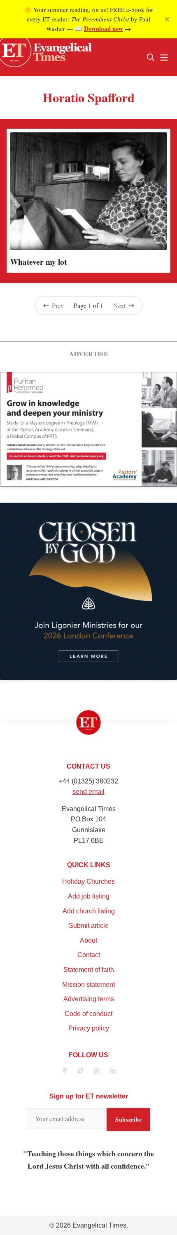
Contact (88, 954)
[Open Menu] (163, 57)
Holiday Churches (88, 881)
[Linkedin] (112, 1070)
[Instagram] (96, 1070)
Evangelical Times (99, 1225)
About (88, 940)
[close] (167, 19)
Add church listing (89, 911)
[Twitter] (80, 1070)
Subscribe (128, 1119)
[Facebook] (64, 1070)
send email (88, 791)
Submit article (89, 925)
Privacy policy (88, 1028)
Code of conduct (88, 1013)
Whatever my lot (38, 262)
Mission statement (88, 984)
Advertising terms (88, 998)
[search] (150, 57)
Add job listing (88, 896)
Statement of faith (88, 969)
